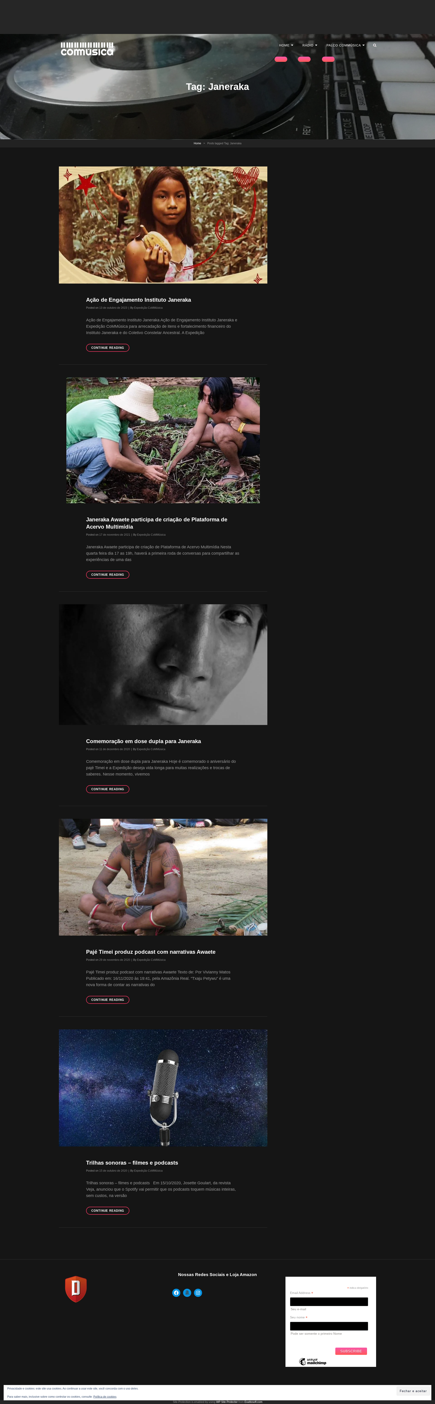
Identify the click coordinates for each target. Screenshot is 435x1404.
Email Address (301, 1293)
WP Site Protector (227, 1402)
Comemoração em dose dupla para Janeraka (143, 741)
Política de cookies (104, 1396)
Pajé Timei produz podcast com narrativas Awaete (150, 952)
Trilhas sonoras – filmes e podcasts (132, 1163)
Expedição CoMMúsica (148, 307)
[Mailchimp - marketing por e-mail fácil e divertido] (312, 1365)
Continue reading (110, 349)
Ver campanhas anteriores (309, 1340)
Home (284, 45)
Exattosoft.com (253, 1402)
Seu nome (298, 1317)
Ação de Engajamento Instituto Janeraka (138, 300)
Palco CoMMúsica (343, 45)
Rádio (308, 45)
